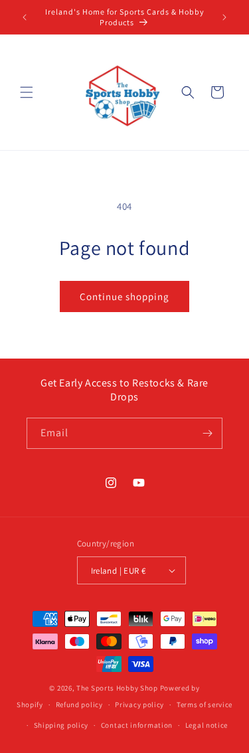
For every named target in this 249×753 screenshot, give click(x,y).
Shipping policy (61, 725)
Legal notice (206, 725)
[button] (26, 92)
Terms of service (204, 704)
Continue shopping (124, 296)
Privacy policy (139, 704)
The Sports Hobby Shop (117, 688)
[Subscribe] (207, 433)
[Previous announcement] (24, 17)
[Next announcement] (224, 17)
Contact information (137, 725)
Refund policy (79, 704)
